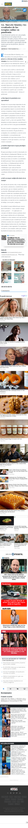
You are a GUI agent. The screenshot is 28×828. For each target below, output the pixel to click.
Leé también (11, 235)
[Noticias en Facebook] (10, 793)
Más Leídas (4, 706)
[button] (25, 62)
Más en (8, 554)
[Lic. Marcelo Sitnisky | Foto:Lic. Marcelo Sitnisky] (7, 266)
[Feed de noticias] (16, 793)
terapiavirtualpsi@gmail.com (9, 254)
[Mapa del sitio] (20, 793)
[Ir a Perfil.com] (25, 1)
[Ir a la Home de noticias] (14, 789)
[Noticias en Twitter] (13, 793)
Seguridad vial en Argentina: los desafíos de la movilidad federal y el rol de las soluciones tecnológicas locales (16, 241)
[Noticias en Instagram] (8, 793)
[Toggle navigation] (2, 4)
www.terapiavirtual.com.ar (14, 252)
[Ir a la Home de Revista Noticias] (8, 4)
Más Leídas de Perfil (7, 743)
